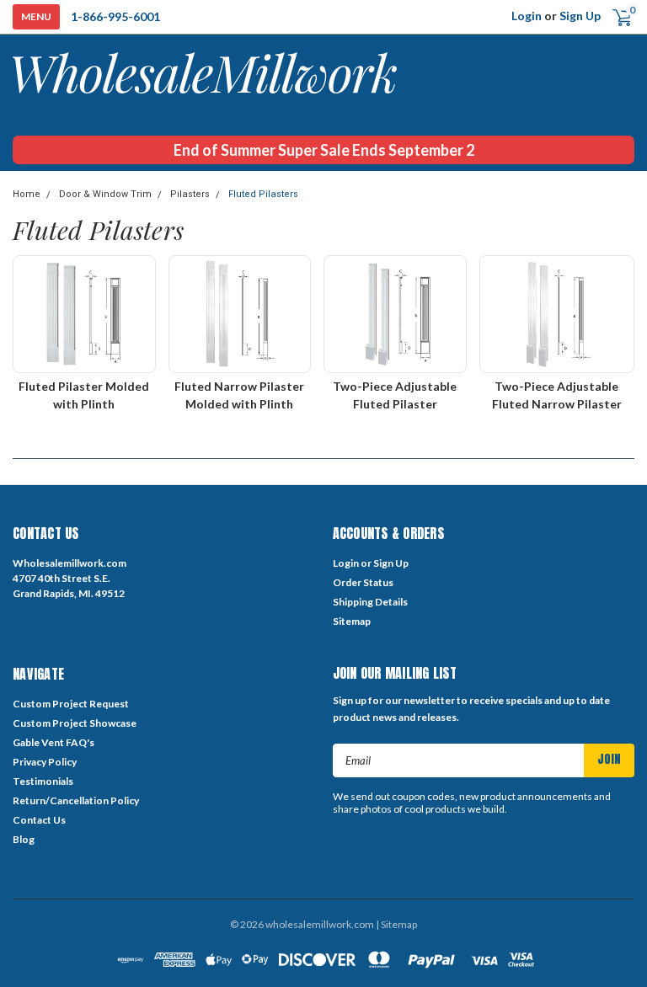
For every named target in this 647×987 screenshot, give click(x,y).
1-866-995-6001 (115, 16)
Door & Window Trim (105, 194)
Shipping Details (370, 601)
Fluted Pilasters (263, 194)
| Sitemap (396, 924)
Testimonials (43, 781)
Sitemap (352, 621)
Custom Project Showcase (74, 723)
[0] (615, 16)
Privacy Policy (45, 761)
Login (526, 15)
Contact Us (39, 820)
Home (26, 194)
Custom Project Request (71, 703)
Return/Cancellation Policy (76, 800)
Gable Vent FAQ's (53, 742)
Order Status (363, 582)
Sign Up (580, 15)
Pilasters (190, 194)
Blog (24, 839)
